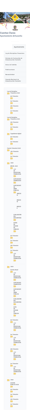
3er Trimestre (14, 101)
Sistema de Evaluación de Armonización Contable (14, 59)
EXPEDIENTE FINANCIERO (17, 179)
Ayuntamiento (19, 47)
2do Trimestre (14, 106)
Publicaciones (10, 69)
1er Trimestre (14, 111)
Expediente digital (15, 133)
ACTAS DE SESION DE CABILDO (16, 226)
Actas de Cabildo (11, 64)
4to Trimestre (14, 96)
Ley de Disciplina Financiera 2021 (13, 118)
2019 (11, 266)
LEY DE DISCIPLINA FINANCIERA (17, 171)
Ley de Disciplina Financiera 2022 (13, 92)
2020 (11, 163)
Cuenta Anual (14, 270)
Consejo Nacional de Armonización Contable (13, 80)
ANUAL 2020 (14, 166)
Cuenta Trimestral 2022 (14, 148)
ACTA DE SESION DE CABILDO (16, 310)
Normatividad (10, 74)
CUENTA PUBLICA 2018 (14, 383)
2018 (11, 379)
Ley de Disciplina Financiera (15, 53)
